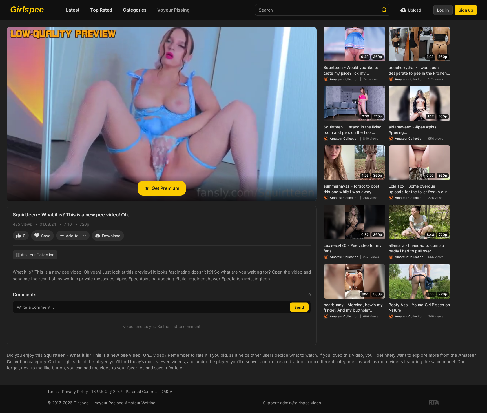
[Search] (384, 9)
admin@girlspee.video (300, 402)
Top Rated (101, 10)
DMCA (166, 391)
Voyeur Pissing (173, 10)
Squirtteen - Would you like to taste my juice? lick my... (351, 70)
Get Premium (165, 188)
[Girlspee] (28, 10)
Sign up (466, 10)
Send (299, 307)
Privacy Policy (75, 391)
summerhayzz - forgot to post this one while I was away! (351, 189)
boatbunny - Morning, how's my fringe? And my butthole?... (353, 307)
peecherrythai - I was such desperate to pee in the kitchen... (419, 70)
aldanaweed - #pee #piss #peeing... (413, 130)
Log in (443, 10)
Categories (135, 10)
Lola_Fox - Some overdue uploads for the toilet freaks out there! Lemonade (418, 189)
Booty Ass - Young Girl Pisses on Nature (419, 307)
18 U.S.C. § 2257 (106, 391)
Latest (72, 10)
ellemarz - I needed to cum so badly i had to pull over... (416, 248)
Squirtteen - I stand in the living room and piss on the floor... (353, 130)
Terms (53, 391)
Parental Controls (141, 391)
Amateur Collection (37, 254)
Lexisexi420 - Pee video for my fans (353, 248)
